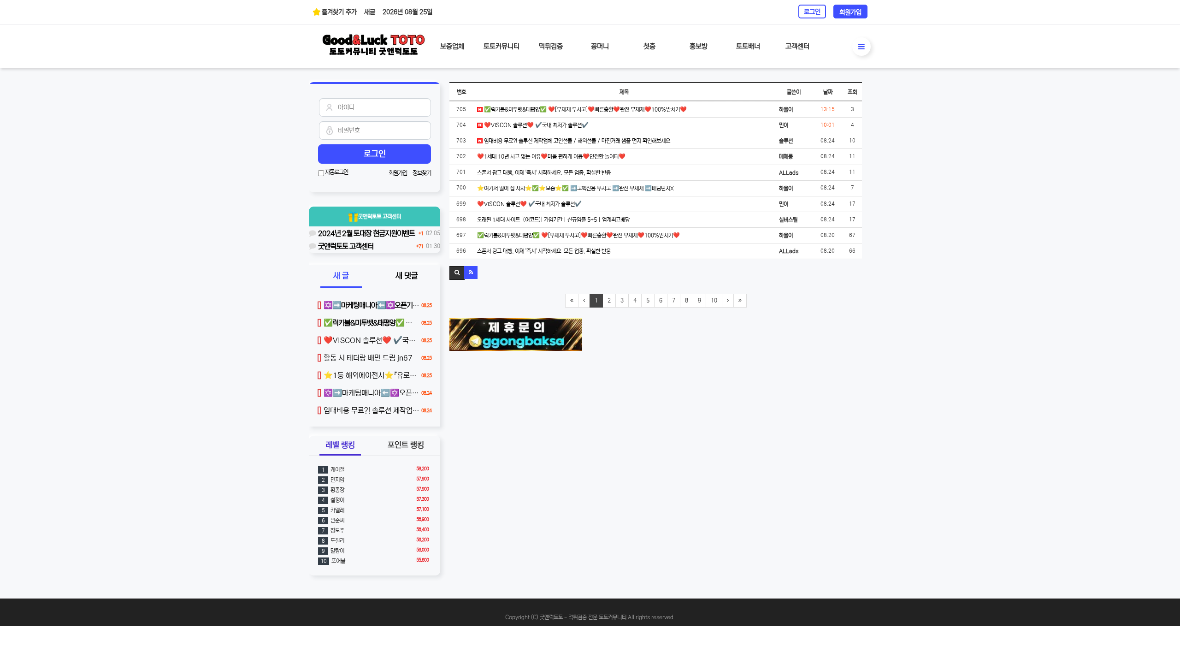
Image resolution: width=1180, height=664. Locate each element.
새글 (369, 12)
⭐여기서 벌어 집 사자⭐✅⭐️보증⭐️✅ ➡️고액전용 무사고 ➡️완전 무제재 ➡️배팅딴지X (575, 188)
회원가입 (850, 12)
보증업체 (452, 46)
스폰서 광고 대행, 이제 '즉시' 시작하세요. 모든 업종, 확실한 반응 (544, 173)
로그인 (812, 12)
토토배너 (748, 46)
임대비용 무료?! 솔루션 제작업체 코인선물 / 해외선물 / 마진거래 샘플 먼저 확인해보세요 (576, 141)
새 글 (341, 276)
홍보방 (699, 46)
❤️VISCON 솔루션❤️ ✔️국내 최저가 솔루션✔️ (536, 125)
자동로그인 (336, 172)
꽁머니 (600, 46)
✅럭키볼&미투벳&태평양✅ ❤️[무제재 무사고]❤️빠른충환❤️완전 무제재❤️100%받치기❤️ (585, 110)
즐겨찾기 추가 (339, 12)
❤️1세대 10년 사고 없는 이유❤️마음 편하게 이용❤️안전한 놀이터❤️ (551, 157)
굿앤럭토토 (379, 216)
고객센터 (797, 46)
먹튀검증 (551, 46)
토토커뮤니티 (501, 46)
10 (714, 300)
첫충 (649, 46)
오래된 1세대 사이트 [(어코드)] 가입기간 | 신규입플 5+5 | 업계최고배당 (553, 220)
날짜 (827, 92)
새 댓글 (406, 276)
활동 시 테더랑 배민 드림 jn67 (365, 358)
